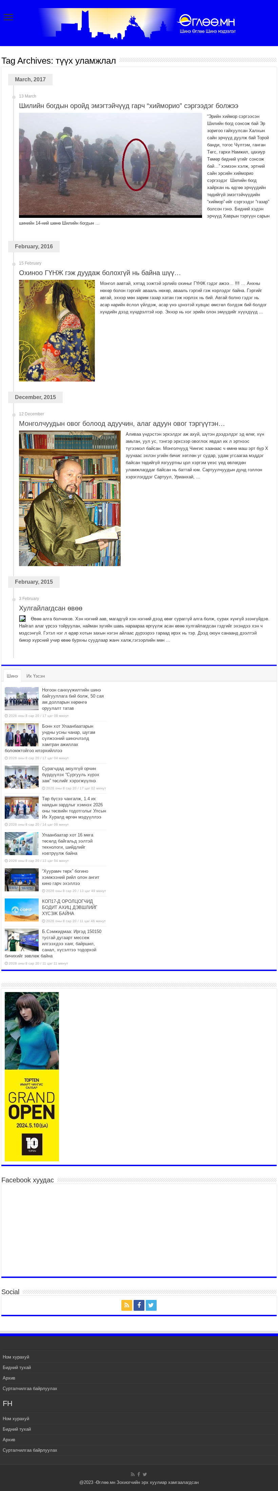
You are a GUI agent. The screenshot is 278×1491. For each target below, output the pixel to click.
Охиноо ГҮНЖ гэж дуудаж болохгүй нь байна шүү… (100, 272)
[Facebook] (139, 1305)
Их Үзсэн (35, 676)
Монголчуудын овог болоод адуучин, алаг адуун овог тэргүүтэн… (122, 423)
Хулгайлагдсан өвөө (50, 608)
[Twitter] (151, 1305)
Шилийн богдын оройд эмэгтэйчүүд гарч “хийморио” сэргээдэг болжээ (128, 105)
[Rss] (126, 1305)
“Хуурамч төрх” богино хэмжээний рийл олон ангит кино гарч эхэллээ (70, 877)
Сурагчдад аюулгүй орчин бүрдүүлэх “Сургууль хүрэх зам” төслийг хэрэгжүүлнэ (70, 774)
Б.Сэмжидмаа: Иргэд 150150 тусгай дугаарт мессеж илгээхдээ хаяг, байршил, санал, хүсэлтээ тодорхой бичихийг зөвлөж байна (53, 943)
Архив (9, 1378)
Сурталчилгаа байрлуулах (30, 1388)
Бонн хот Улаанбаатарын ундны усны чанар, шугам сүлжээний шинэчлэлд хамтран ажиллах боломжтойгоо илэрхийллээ (50, 738)
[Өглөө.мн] (139, 22)
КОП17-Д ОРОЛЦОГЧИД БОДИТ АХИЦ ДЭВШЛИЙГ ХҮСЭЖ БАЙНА (69, 907)
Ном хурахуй (16, 1357)
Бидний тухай (17, 1367)
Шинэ (12, 676)
